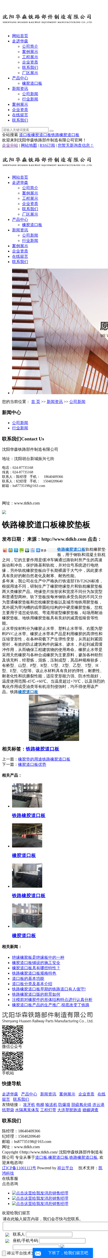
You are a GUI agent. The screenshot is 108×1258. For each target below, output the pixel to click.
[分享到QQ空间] (10, 550)
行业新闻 (30, 99)
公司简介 (30, 46)
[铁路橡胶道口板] (27, 806)
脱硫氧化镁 (81, 1104)
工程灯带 (48, 1110)
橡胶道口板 (32, 83)
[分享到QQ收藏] (27, 550)
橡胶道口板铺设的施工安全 (36, 963)
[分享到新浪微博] (5, 550)
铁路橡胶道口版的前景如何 (36, 994)
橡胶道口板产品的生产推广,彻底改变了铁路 (50, 1005)
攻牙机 (29, 1104)
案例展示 (30, 51)
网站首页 (20, 36)
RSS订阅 (47, 145)
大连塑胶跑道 (69, 1110)
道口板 (25, 135)
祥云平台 (65, 1168)
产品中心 (20, 78)
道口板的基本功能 (28, 978)
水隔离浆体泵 (27, 1110)
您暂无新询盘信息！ (76, 145)
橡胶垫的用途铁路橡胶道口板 (44, 759)
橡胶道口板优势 (32, 764)
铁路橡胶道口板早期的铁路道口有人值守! (49, 989)
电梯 (40, 1104)
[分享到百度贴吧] (32, 550)
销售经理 (60, 1193)
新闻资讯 (20, 88)
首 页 (35, 401)
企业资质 (30, 62)
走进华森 (20, 41)
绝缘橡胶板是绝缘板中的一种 (38, 957)
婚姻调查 (90, 1110)
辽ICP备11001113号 (19, 1168)
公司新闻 (30, 94)
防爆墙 (64, 1104)
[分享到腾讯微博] (16, 550)
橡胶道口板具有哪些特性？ (36, 968)
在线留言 (20, 115)
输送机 (51, 1104)
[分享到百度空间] (21, 550)
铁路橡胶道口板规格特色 (34, 973)
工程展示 (30, 57)
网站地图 (29, 145)
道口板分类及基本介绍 (32, 984)
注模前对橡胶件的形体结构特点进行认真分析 (52, 999)
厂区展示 (30, 73)
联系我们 (30, 67)
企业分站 (10, 145)
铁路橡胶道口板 (65, 135)
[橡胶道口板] (27, 846)
